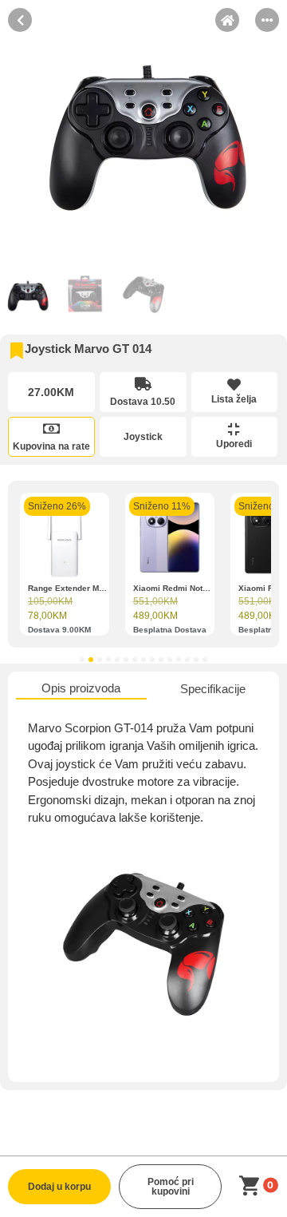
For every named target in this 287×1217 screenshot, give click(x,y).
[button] (82, 659)
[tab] (81, 690)
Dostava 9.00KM (59, 629)
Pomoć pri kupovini (170, 1186)
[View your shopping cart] (252, 1186)
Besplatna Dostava (169, 629)
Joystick (143, 436)
